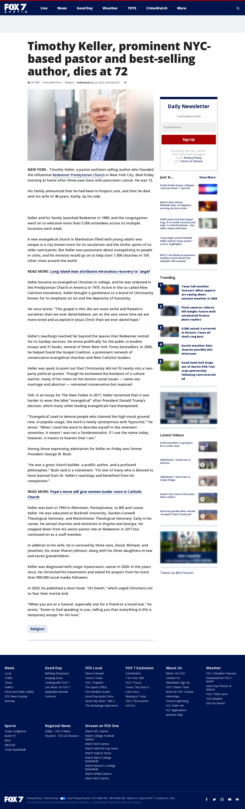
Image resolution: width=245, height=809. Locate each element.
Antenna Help (174, 715)
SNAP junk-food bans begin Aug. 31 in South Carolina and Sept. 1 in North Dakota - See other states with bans (178, 224)
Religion (69, 82)
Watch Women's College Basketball (100, 767)
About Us (174, 668)
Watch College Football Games (99, 737)
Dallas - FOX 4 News (57, 731)
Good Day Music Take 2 (100, 701)
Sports (10, 725)
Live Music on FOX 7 (57, 687)
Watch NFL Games (97, 731)
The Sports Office (96, 687)
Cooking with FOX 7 (57, 682)
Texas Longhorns (15, 731)
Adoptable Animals (56, 692)
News (9, 668)
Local (8, 673)
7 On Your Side (135, 678)
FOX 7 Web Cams (217, 694)
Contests (50, 696)
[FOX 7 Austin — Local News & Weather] (17, 8)
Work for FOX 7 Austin (180, 692)
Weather (213, 668)
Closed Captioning (177, 701)
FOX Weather (214, 698)
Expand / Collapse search (238, 8)
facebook (207, 799)
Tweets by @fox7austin (177, 573)
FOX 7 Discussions (137, 701)
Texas (8, 682)
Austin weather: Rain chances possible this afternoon (197, 349)
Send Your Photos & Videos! (218, 687)
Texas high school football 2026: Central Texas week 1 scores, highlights (176, 241)
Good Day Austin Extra (99, 696)
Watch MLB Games (97, 744)
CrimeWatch (133, 673)
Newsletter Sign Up (178, 682)
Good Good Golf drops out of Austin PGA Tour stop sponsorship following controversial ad (198, 370)
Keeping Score (54, 678)
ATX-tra (130, 705)
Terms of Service (191, 161)
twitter (214, 799)
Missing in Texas (136, 696)
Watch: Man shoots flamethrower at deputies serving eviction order (175, 205)
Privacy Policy (193, 158)
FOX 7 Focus (133, 682)
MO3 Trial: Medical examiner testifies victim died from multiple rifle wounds (177, 258)
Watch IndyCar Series (98, 753)
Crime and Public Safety (19, 692)
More (181, 8)
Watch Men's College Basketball (98, 759)
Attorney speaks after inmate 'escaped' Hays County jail (177, 512)
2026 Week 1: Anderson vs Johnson (175, 461)
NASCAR (10, 745)
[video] (207, 446)
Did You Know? (215, 703)
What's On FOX (175, 673)
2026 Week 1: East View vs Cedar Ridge (175, 478)
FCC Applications (176, 710)
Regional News (58, 725)
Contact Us (173, 678)
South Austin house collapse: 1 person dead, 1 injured (177, 186)
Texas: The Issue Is (137, 687)
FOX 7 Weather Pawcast (221, 673)
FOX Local (93, 668)
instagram (222, 799)
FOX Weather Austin (97, 692)
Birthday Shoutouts (57, 673)
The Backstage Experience (101, 705)
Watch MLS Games (97, 778)
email (237, 799)
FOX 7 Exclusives (140, 668)
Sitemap (10, 701)
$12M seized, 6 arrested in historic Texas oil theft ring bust (198, 332)
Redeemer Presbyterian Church (78, 175)
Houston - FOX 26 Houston (62, 736)
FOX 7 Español (94, 682)
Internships (173, 696)
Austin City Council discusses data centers (177, 495)
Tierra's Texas (94, 678)
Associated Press (52, 82)
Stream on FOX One (102, 725)
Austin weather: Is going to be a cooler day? (176, 444)
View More (207, 177)
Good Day (53, 668)
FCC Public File (175, 705)
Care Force (132, 692)
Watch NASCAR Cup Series (101, 748)
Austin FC (10, 736)
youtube (230, 799)
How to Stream (94, 673)
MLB (8, 740)
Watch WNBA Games (98, 773)
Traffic (9, 678)
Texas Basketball (15, 749)
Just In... (167, 177)
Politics (9, 687)
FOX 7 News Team (177, 687)
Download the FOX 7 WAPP (219, 679)
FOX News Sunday (16, 696)
